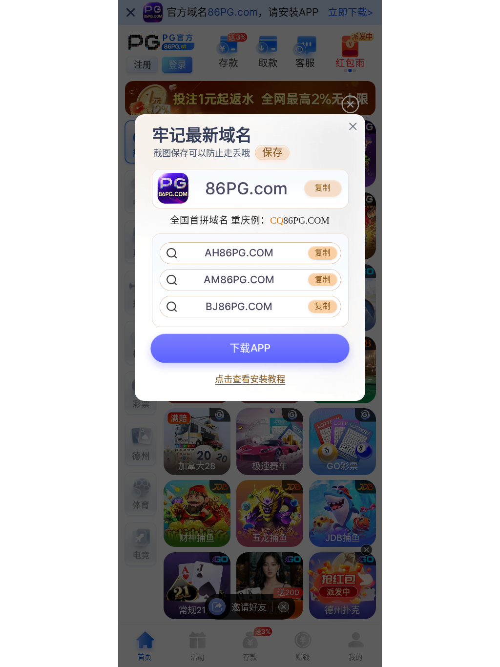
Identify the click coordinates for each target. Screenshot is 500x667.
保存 (272, 152)
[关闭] (353, 126)
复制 (323, 187)
